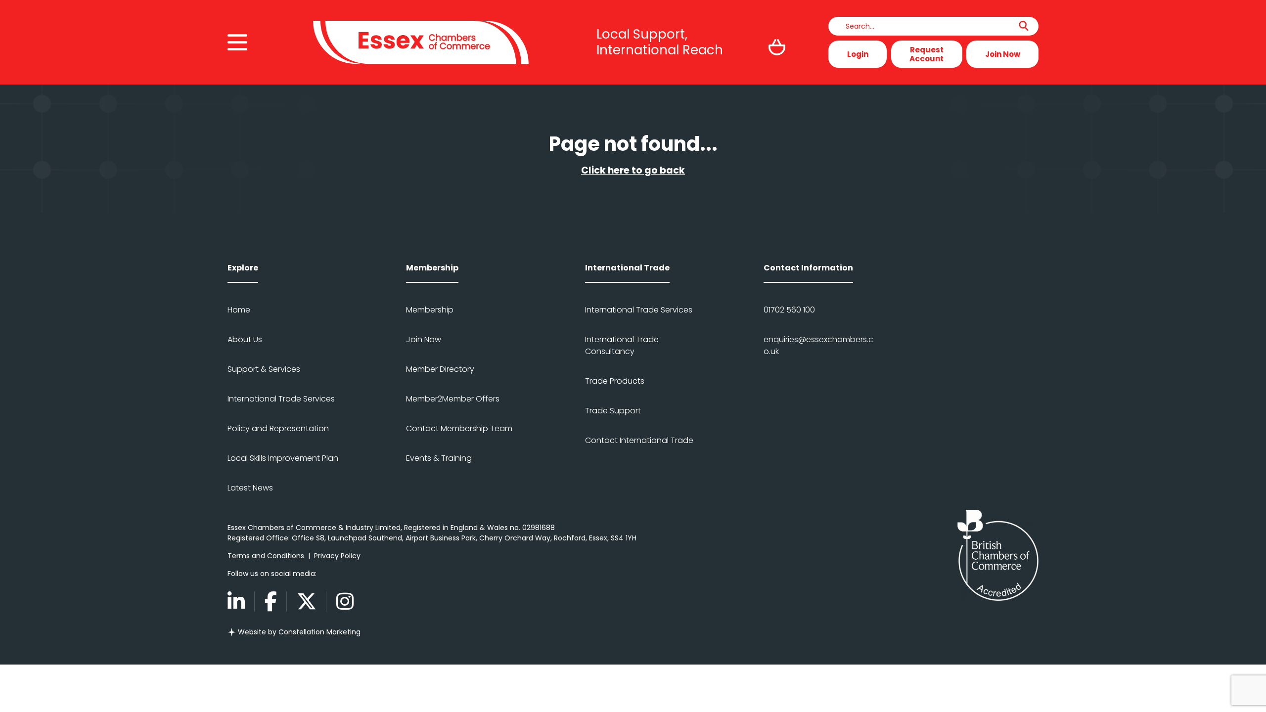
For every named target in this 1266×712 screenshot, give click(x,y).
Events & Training (439, 458)
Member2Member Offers (452, 398)
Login (857, 54)
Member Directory (440, 369)
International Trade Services (281, 398)
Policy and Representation (278, 428)
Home (238, 309)
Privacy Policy (337, 556)
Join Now (1002, 54)
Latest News (250, 487)
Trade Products (614, 381)
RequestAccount (926, 54)
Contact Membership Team (459, 428)
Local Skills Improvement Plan (282, 458)
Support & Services (263, 369)
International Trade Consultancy (622, 345)
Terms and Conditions (265, 556)
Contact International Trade (639, 440)
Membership (429, 309)
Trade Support (613, 410)
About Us (244, 339)
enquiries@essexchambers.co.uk (818, 345)
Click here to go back (633, 170)
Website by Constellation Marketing (298, 632)
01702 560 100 (789, 309)
